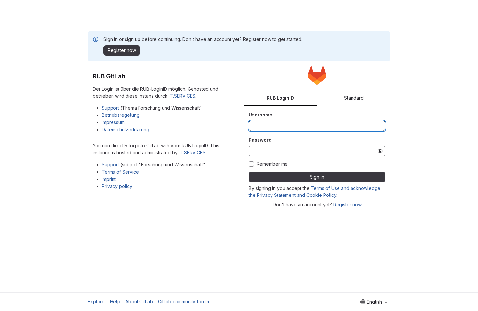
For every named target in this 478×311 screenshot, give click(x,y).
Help (115, 301)
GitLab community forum (183, 301)
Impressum (113, 122)
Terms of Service (120, 172)
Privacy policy (117, 186)
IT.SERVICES (182, 96)
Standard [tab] (354, 98)
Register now (347, 204)
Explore (96, 301)
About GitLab (139, 301)
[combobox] (373, 302)
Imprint (109, 179)
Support (110, 108)
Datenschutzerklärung (125, 129)
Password (260, 139)
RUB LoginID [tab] (280, 98)
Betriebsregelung (120, 115)
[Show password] (380, 151)
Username (260, 114)
